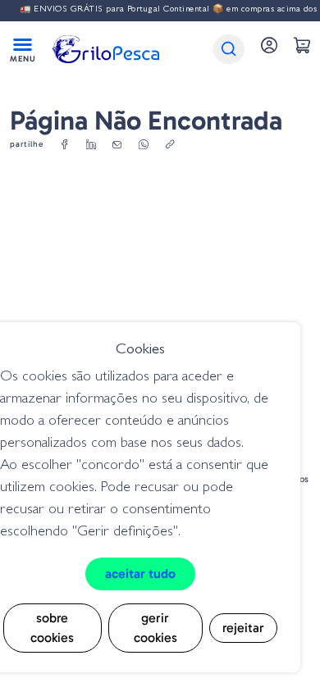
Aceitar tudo (140, 573)
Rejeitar (243, 627)
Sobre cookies (52, 627)
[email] (117, 145)
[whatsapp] (144, 145)
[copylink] (170, 145)
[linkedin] (91, 145)
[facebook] (65, 145)
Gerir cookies (155, 627)
